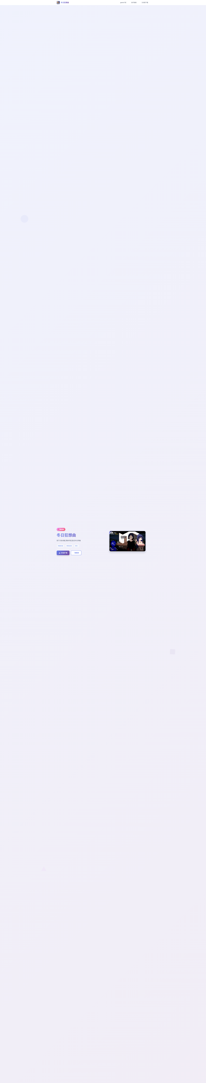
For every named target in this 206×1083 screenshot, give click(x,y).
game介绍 (123, 2)
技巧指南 (133, 2)
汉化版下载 (145, 2)
